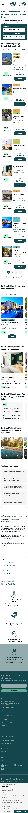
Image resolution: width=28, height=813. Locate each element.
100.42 (19, 129)
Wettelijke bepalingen (6, 743)
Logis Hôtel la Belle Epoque (18, 117)
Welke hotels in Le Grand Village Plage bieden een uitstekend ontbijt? (13, 501)
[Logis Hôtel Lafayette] (7, 196)
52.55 (20, 155)
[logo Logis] (13, 3)
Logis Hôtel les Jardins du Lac (9, 322)
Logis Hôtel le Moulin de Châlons (19, 253)
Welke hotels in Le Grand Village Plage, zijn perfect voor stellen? (12, 479)
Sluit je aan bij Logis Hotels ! (7, 722)
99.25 (20, 100)
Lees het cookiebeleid (6, 806)
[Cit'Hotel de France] (7, 170)
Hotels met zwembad (8, 562)
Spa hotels (5, 570)
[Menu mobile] (2, 3)
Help (2, 754)
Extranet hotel (4, 725)
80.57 (20, 207)
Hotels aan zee (6, 573)
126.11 (19, 236)
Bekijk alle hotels (13, 277)
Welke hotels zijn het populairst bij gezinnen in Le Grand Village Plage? (13, 486)
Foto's (2, 760)
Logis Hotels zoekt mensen (7, 736)
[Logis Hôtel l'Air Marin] (7, 144)
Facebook (7, 765)
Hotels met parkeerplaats (9, 565)
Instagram (19, 765)
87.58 (20, 74)
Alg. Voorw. (4, 751)
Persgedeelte (4, 728)
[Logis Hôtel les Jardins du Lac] (7, 222)
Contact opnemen (5, 731)
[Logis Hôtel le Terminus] (7, 59)
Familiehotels (6, 568)
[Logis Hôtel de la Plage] (7, 89)
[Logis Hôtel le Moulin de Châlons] (7, 251)
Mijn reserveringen (5, 710)
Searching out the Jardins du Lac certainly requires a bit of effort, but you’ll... (11, 327)
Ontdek (20, 78)
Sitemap (3, 757)
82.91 (20, 181)
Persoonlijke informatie (6, 746)
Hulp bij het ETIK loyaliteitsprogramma (10, 716)
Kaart (4, 49)
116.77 (19, 262)
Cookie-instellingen (5, 749)
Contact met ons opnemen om (8, 713)
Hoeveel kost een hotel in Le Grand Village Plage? (12, 472)
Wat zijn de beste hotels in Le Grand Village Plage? (12, 494)
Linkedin (7, 769)
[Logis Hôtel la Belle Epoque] (7, 115)
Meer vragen (13, 509)
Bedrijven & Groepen (6, 733)
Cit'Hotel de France (6, 377)
